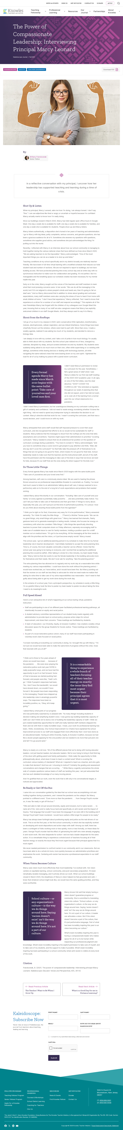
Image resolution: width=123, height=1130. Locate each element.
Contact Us (89, 3)
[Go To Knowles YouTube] (17, 1126)
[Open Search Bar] (118, 3)
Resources (73, 11)
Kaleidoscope (10, 69)
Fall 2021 (32, 57)
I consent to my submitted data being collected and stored (70, 1037)
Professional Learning (54, 11)
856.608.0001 (105, 1100)
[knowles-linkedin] (13, 1125)
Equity (22, 69)
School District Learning (36, 1101)
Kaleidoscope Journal (20, 57)
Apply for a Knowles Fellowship (12, 1104)
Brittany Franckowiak (38, 157)
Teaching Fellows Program (14, 1095)
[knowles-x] (9, 1125)
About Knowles (112, 11)
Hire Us (64, 3)
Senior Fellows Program (13, 1099)
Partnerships (99, 11)
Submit (54, 1058)
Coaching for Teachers (35, 1105)
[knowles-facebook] (5, 1125)
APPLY (110, 3)
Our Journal (84, 11)
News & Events (52, 3)
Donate (100, 3)
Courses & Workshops (35, 1097)
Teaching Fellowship (35, 11)
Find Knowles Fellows (57, 1099)
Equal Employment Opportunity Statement (105, 1125)
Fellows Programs (12, 1091)
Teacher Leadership (36, 69)
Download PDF (108, 70)
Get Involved (76, 3)
